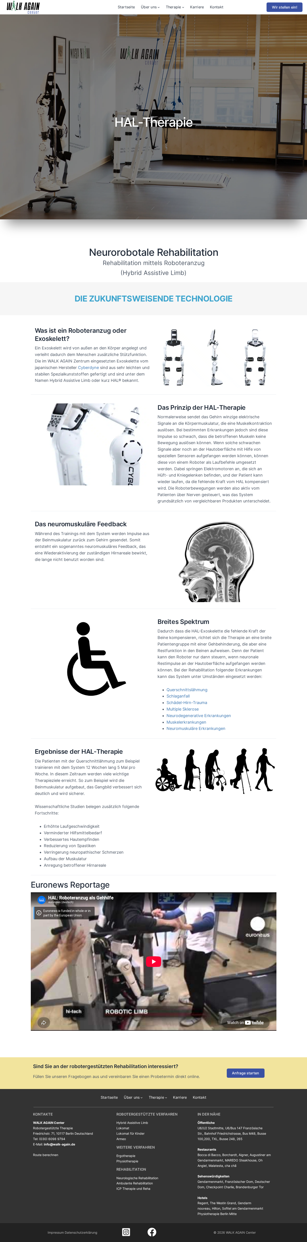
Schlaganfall (178, 696)
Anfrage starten (245, 1073)
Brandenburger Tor (250, 1187)
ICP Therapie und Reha (133, 1188)
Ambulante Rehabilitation (134, 1183)
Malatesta (216, 1166)
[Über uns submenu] (159, 7)
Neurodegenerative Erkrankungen (199, 715)
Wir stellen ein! (284, 7)
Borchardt (229, 1155)
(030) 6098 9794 (52, 1139)
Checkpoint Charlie (220, 1187)
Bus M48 (249, 1133)
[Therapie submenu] (183, 7)
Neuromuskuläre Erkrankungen (196, 728)
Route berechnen (45, 1155)
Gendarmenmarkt (210, 1182)
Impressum (56, 1232)
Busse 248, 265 (230, 1139)
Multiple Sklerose (183, 709)
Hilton (216, 1208)
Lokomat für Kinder (130, 1133)
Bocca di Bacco (209, 1155)
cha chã (230, 1166)
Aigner (243, 1155)
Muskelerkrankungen (186, 722)
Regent (203, 1203)
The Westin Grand (223, 1203)
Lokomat (122, 1128)
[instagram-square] (126, 1232)
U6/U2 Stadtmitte (210, 1128)
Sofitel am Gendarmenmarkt (242, 1208)
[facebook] (152, 1232)
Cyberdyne (88, 367)
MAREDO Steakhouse (240, 1160)
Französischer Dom (239, 1182)
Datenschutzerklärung (81, 1232)
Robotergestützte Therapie (53, 1128)
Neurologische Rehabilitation (137, 1178)
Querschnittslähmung (187, 689)
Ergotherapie (125, 1156)
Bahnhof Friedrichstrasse (222, 1133)
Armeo (121, 1139)
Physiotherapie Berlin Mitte (217, 1214)
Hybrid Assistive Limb (132, 1123)
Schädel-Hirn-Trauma (187, 702)
